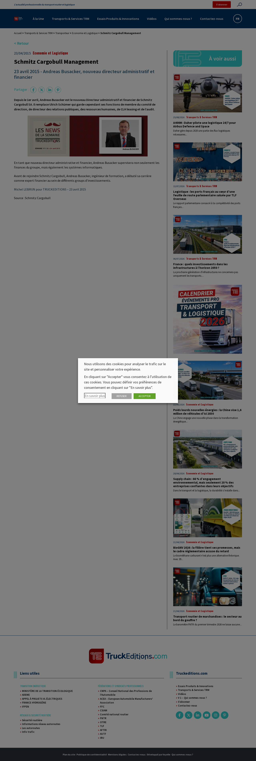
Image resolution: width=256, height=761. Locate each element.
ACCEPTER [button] (145, 396)
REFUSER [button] (122, 396)
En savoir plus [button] (95, 395)
